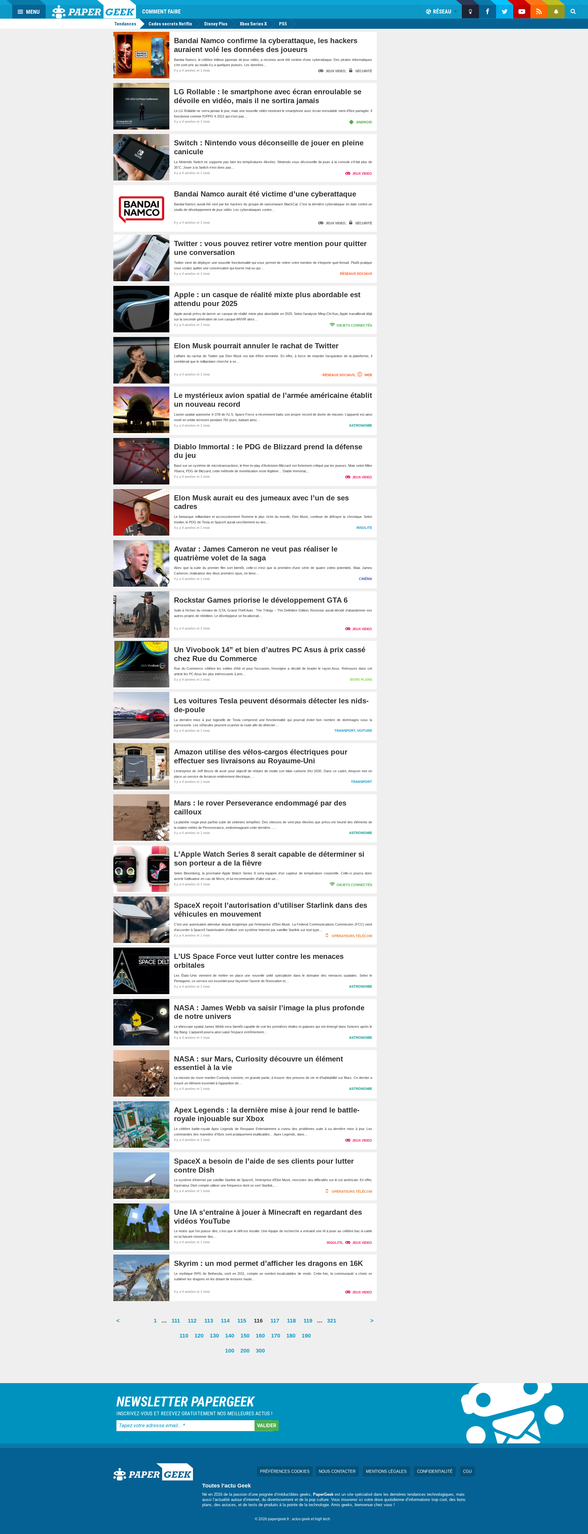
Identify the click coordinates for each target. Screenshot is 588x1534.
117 (276, 1323)
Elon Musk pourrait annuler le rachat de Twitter (256, 346)
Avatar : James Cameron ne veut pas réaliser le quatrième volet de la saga (255, 553)
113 (210, 1323)
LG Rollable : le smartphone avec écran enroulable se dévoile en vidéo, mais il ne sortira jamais (267, 96)
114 (227, 1323)
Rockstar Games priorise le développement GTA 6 (261, 600)
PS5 (283, 24)
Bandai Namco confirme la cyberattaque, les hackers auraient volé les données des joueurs (265, 45)
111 (177, 1323)
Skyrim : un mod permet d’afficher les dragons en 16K (268, 1263)
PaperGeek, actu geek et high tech (94, 9)
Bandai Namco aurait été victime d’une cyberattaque (265, 194)
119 (309, 1323)
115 (243, 1323)
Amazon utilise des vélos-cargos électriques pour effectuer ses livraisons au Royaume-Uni (260, 756)
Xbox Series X (253, 24)
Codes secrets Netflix (170, 24)
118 (293, 1323)
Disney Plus (216, 24)
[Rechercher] (573, 11)
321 (333, 1323)
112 (194, 1323)
